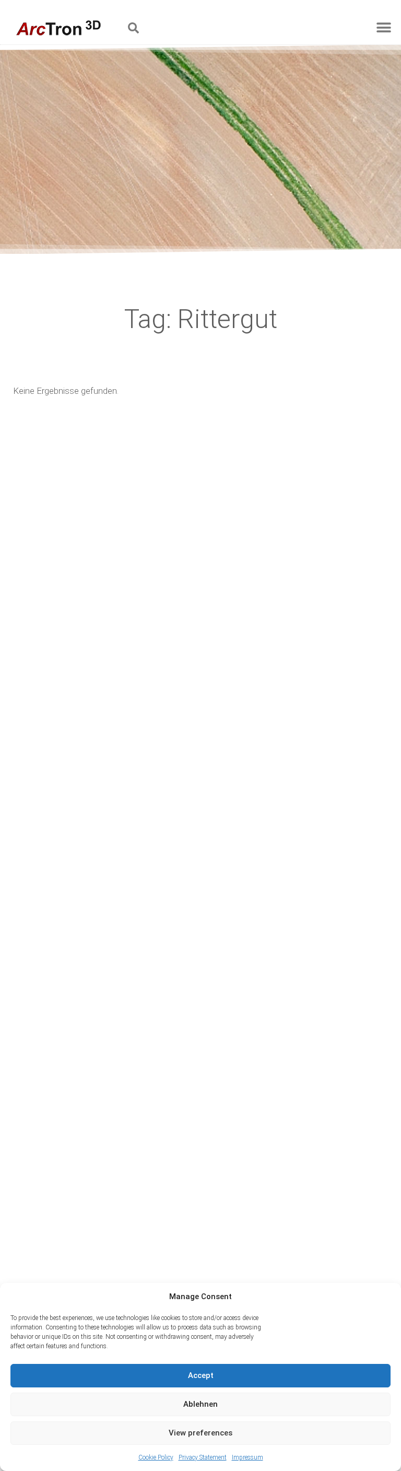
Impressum (247, 1457)
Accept (201, 1375)
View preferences (200, 1433)
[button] (133, 28)
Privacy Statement (203, 1457)
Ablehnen (200, 1404)
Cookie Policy (155, 1457)
